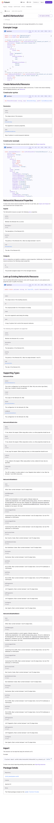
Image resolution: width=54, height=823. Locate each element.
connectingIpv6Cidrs (10, 521)
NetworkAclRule (8, 246)
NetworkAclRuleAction (10, 382)
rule (6, 244)
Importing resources (40, 764)
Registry (5, 6)
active (6, 216)
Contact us (36, 2)
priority (7, 235)
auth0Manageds (9, 493)
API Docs (23, 6)
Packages (10, 6)
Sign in (42, 2)
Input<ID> (30, 289)
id (5, 265)
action (6, 381)
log (6, 445)
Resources (22, 89)
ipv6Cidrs (7, 572)
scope (6, 392)
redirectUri (7, 466)
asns (6, 484)
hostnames (8, 551)
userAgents (8, 602)
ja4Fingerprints (9, 593)
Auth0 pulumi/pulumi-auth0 (12, 776)
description (8, 225)
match (6, 401)
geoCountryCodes (9, 532)
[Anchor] (24, 15)
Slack (23, 2)
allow (6, 426)
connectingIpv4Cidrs (10, 510)
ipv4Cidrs (7, 561)
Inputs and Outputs (44, 203)
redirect (7, 455)
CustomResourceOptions (10, 131)
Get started (49, 2)
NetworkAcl (29, 6)
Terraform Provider (32, 792)
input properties (41, 144)
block (6, 436)
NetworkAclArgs (31, 100)
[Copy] (51, 36)
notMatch (7, 411)
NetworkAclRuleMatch (9, 403)
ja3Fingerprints (9, 583)
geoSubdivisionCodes (10, 541)
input (30, 212)
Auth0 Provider (17, 6)
